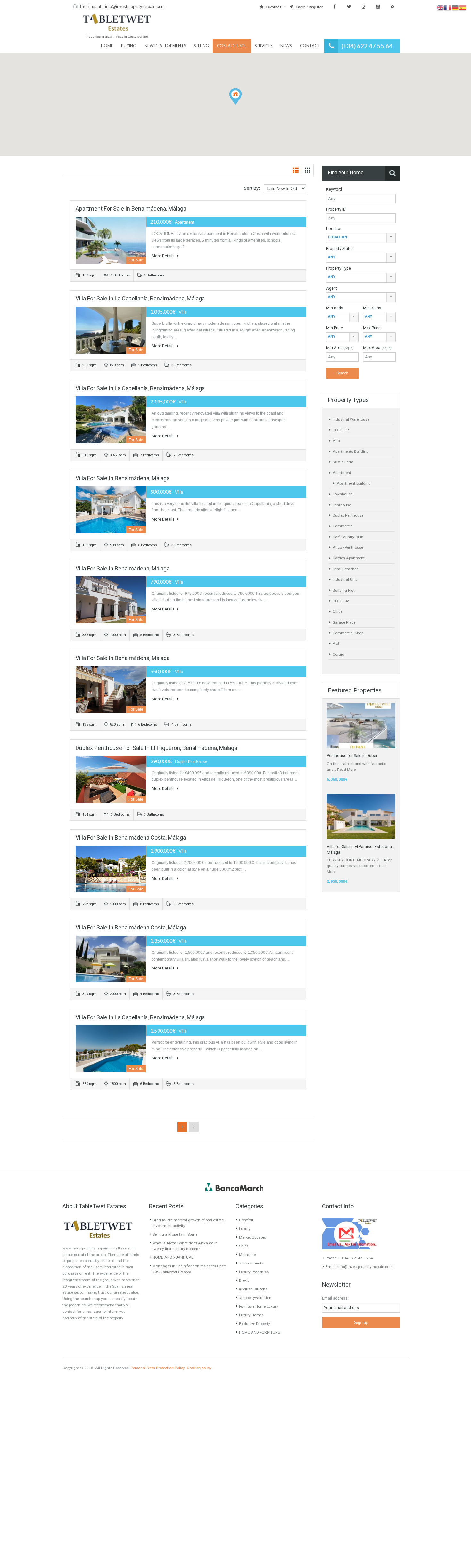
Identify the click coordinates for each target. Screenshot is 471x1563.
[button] (241, 104)
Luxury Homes (251, 1315)
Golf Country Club (348, 537)
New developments (165, 46)
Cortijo (338, 654)
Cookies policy (199, 1368)
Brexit (244, 1280)
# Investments (251, 1263)
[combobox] (361, 238)
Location (334, 228)
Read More (346, 769)
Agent (331, 288)
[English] (440, 7)
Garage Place (344, 622)
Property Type (338, 268)
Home (107, 46)
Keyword (334, 189)
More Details (164, 255)
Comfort (246, 1220)
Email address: (335, 1298)
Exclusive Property (254, 1323)
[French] (447, 7)
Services (263, 46)
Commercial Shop (348, 633)
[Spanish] (463, 7)
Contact (310, 46)
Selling (201, 46)
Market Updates (252, 1237)
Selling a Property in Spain (175, 1234)
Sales (243, 1246)
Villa (336, 440)
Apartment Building (354, 483)
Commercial (343, 526)
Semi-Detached (346, 569)
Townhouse (342, 494)
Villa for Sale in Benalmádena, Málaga (122, 478)
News (286, 46)
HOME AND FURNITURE (173, 1257)
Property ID (336, 209)
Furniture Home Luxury (258, 1306)
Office (337, 611)
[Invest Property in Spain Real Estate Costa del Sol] (117, 25)
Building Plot (344, 590)
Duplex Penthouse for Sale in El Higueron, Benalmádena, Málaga (156, 748)
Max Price (372, 327)
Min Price (334, 327)
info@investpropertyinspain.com (135, 6)
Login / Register (309, 7)
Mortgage (247, 1254)
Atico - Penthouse (348, 547)
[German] (455, 7)
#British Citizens (253, 1289)
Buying (128, 46)
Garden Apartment (349, 558)
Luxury (245, 1228)
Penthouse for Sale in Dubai (352, 755)
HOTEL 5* (341, 430)
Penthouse (342, 505)
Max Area (377, 347)
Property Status (340, 248)
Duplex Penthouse (348, 515)
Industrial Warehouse (351, 419)
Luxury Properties (254, 1272)
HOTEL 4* (341, 601)
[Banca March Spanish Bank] (234, 1186)
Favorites (273, 7)
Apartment (342, 472)
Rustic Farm (343, 462)
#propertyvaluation (255, 1298)
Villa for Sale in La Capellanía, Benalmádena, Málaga (140, 298)
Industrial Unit (345, 579)
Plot (336, 643)
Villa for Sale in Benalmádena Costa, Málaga (131, 837)
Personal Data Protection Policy (158, 1368)
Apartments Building (350, 451)
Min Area (340, 347)
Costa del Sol (232, 46)
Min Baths (372, 308)
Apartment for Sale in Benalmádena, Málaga (131, 208)
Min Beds (334, 308)
